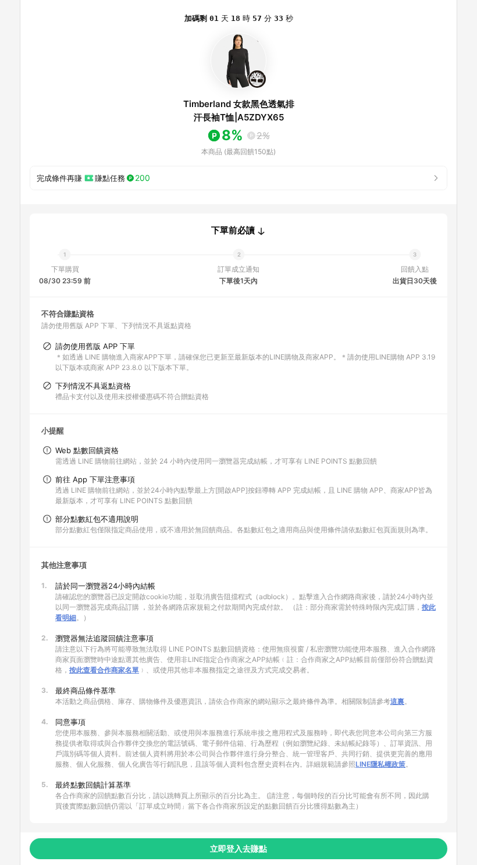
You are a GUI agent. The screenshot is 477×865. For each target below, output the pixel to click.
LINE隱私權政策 (380, 764)
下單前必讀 (233, 230)
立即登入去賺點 (238, 848)
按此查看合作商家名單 (104, 669)
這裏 (397, 701)
